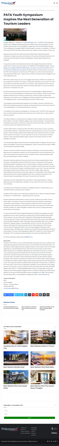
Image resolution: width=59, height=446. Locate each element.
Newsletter (34, 427)
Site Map (33, 435)
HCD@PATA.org (28, 237)
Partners (33, 433)
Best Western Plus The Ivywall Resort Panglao (42, 387)
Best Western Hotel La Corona (42, 346)
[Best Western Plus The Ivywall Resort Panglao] (43, 377)
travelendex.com (31, 42)
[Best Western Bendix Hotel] (16, 358)
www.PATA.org (45, 274)
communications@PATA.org (11, 288)
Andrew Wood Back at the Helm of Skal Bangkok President (47, 308)
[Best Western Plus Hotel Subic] (43, 358)
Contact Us (24, 427)
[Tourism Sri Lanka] (8, 3)
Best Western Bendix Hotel (14, 367)
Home (6, 10)
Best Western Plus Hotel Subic (42, 367)
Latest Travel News (13, 10)
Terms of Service (25, 431)
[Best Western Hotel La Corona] (43, 337)
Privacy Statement (25, 433)
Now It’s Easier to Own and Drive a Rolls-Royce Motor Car (29, 308)
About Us (23, 429)
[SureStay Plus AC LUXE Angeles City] (16, 337)
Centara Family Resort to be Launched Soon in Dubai (11, 307)
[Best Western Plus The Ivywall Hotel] (16, 377)
